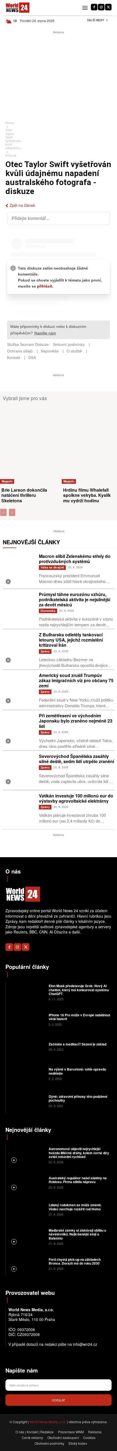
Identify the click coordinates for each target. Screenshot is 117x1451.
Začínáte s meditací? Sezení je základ (77, 1044)
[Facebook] (94, 7)
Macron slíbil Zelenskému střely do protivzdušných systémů (74, 558)
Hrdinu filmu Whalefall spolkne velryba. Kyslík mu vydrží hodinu (87, 495)
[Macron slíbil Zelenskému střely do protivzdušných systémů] (19, 570)
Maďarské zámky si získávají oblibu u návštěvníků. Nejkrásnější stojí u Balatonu (77, 1234)
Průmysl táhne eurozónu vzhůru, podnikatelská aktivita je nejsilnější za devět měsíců (74, 599)
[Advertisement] (58, 76)
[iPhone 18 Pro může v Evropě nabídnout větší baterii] (26, 1019)
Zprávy (45, 651)
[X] (108, 7)
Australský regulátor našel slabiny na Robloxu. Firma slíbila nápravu (78, 1179)
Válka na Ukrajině (52, 567)
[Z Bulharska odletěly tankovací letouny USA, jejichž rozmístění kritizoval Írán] (19, 649)
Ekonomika (48, 611)
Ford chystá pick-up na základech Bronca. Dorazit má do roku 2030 (75, 1261)
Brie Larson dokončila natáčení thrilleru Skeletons (24, 495)
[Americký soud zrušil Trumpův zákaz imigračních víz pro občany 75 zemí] (19, 689)
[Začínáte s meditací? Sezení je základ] (26, 1046)
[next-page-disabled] (12, 512)
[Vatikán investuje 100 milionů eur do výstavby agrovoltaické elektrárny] (19, 810)
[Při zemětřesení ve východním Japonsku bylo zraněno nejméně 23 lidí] (19, 729)
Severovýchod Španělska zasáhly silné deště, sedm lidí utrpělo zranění (76, 758)
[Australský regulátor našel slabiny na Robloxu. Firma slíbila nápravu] (26, 1182)
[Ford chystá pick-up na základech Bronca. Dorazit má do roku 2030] (26, 1263)
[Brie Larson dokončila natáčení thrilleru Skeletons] (30, 444)
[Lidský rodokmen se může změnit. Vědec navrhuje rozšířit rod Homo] (26, 1209)
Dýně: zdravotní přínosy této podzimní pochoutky (78, 1098)
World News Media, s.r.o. (48, 1421)
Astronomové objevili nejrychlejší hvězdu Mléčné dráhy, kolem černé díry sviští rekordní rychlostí (79, 1152)
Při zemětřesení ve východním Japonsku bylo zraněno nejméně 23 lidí (75, 720)
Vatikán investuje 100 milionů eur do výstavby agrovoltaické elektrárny (76, 798)
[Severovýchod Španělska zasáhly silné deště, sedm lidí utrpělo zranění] (19, 770)
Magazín (7, 481)
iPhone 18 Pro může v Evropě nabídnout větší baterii (79, 1016)
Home (9, 123)
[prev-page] (3, 512)
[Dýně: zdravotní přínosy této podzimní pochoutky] (26, 1100)
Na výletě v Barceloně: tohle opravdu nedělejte (77, 1071)
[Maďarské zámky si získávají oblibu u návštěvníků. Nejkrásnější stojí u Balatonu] (26, 1236)
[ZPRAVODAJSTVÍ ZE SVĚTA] (17, 8)
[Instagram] (101, 7)
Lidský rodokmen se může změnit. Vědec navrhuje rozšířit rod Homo (75, 1206)
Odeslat (58, 1400)
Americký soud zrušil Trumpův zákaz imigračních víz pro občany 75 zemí (76, 680)
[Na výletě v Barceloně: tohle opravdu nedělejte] (26, 1073)
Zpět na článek (22, 205)
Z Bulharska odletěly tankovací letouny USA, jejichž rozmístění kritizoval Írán (71, 639)
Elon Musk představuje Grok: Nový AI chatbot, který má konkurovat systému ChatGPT (79, 989)
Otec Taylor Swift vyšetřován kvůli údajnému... (13, 139)
